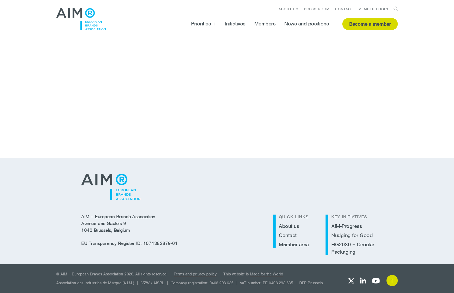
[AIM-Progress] (81, 19)
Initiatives (235, 23)
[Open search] (394, 9)
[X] (351, 281)
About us (288, 9)
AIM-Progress (346, 226)
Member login (373, 9)
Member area (294, 244)
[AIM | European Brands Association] (110, 187)
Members (265, 23)
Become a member (370, 24)
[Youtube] (376, 281)
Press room (316, 9)
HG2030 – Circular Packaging (352, 248)
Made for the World (266, 274)
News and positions (306, 23)
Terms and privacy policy (195, 274)
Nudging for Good (352, 235)
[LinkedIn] (363, 281)
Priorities (201, 23)
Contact (344, 9)
